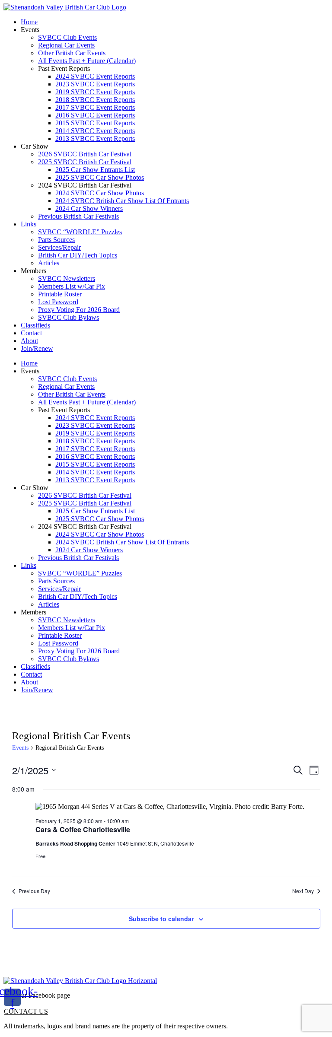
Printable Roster (60, 294)
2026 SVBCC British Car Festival (84, 154)
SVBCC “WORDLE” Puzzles (80, 231)
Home (29, 21)
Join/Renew (37, 348)
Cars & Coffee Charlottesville (82, 829)
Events (20, 747)
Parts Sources (56, 239)
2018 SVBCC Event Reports (95, 99)
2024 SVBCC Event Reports (95, 76)
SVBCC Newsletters (66, 278)
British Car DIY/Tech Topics (77, 255)
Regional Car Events (66, 45)
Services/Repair (59, 247)
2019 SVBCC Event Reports (95, 91)
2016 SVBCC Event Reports (95, 115)
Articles (48, 263)
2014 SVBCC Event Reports (95, 130)
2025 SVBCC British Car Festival (84, 161)
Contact (31, 333)
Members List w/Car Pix (71, 286)
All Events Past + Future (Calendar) (87, 60)
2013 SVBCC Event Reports (95, 138)
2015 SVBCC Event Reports (95, 123)
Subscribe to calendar (161, 918)
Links (28, 224)
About (29, 340)
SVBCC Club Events (67, 37)
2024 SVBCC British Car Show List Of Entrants (122, 200)
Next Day (303, 890)
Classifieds (35, 325)
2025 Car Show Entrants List (95, 169)
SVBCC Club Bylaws (68, 317)
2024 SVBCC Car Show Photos (99, 193)
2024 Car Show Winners (89, 208)
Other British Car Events (71, 53)
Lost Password (58, 301)
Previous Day (34, 890)
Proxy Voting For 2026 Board (79, 309)
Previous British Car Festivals (78, 216)
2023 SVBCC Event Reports (95, 84)
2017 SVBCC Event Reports (95, 107)
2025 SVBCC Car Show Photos (99, 177)
